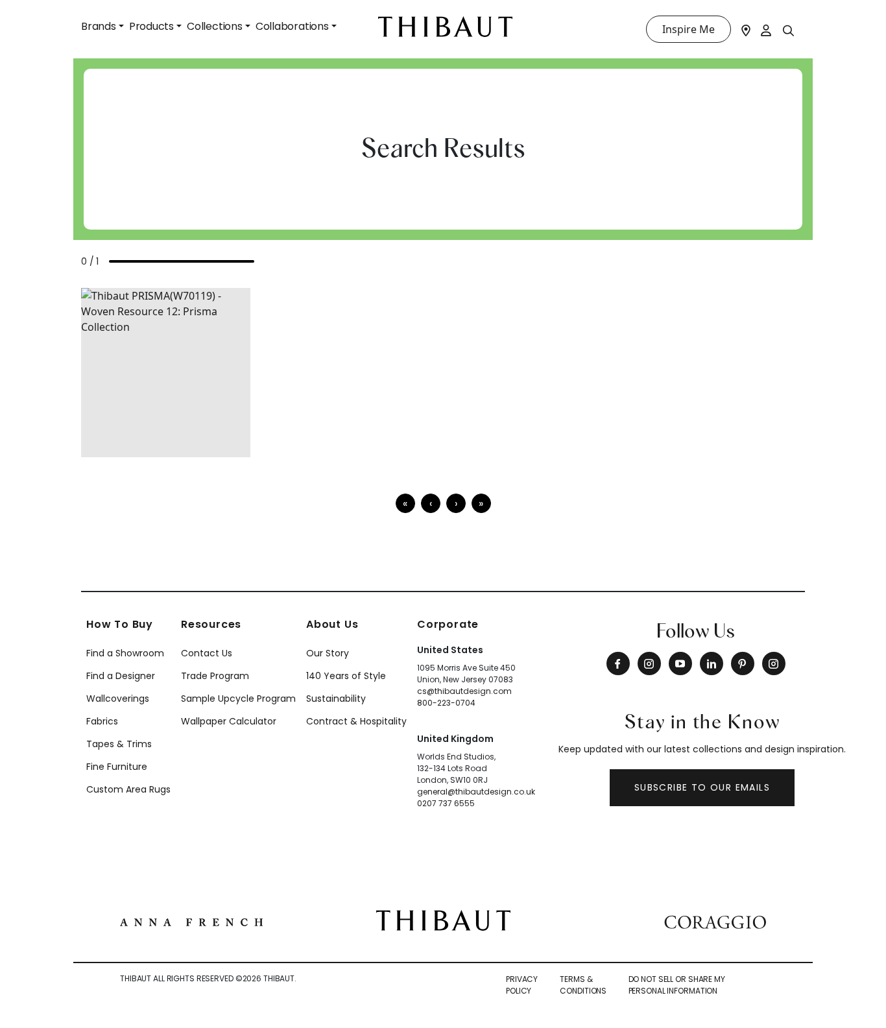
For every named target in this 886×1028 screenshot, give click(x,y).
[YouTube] (680, 663)
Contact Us (206, 653)
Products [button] (151, 26)
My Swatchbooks (142, 440)
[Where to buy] (745, 29)
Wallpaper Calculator (228, 721)
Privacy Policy (522, 985)
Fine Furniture (116, 766)
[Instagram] (649, 663)
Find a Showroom (125, 653)
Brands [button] (98, 26)
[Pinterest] (742, 663)
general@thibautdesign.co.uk (476, 791)
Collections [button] (215, 26)
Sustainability (336, 698)
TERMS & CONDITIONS (583, 985)
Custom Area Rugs (128, 789)
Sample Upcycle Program (238, 698)
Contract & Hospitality (356, 721)
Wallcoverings (117, 698)
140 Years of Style (346, 675)
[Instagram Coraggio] (773, 663)
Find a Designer (120, 675)
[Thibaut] (443, 920)
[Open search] (789, 30)
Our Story (327, 653)
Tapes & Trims (119, 743)
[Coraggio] (715, 920)
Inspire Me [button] (688, 29)
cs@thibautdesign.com (464, 691)
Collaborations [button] (292, 26)
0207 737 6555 (446, 803)
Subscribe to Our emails (702, 787)
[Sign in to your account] (766, 29)
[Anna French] (191, 920)
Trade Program (215, 675)
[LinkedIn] (711, 663)
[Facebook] (618, 663)
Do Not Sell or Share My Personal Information (677, 985)
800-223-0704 (446, 702)
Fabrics (102, 721)
